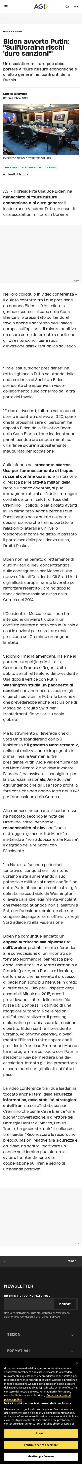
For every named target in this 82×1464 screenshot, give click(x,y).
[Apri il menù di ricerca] (67, 7)
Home (6, 31)
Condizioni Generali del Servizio (40, 1316)
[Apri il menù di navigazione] (6, 7)
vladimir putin (31, 167)
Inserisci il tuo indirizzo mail (27, 1295)
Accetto (41, 1433)
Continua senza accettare (41, 1445)
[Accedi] (76, 7)
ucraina (51, 167)
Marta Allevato (15, 94)
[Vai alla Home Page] (41, 7)
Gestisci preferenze (41, 1456)
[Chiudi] (77, 1363)
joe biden (11, 167)
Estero (17, 31)
